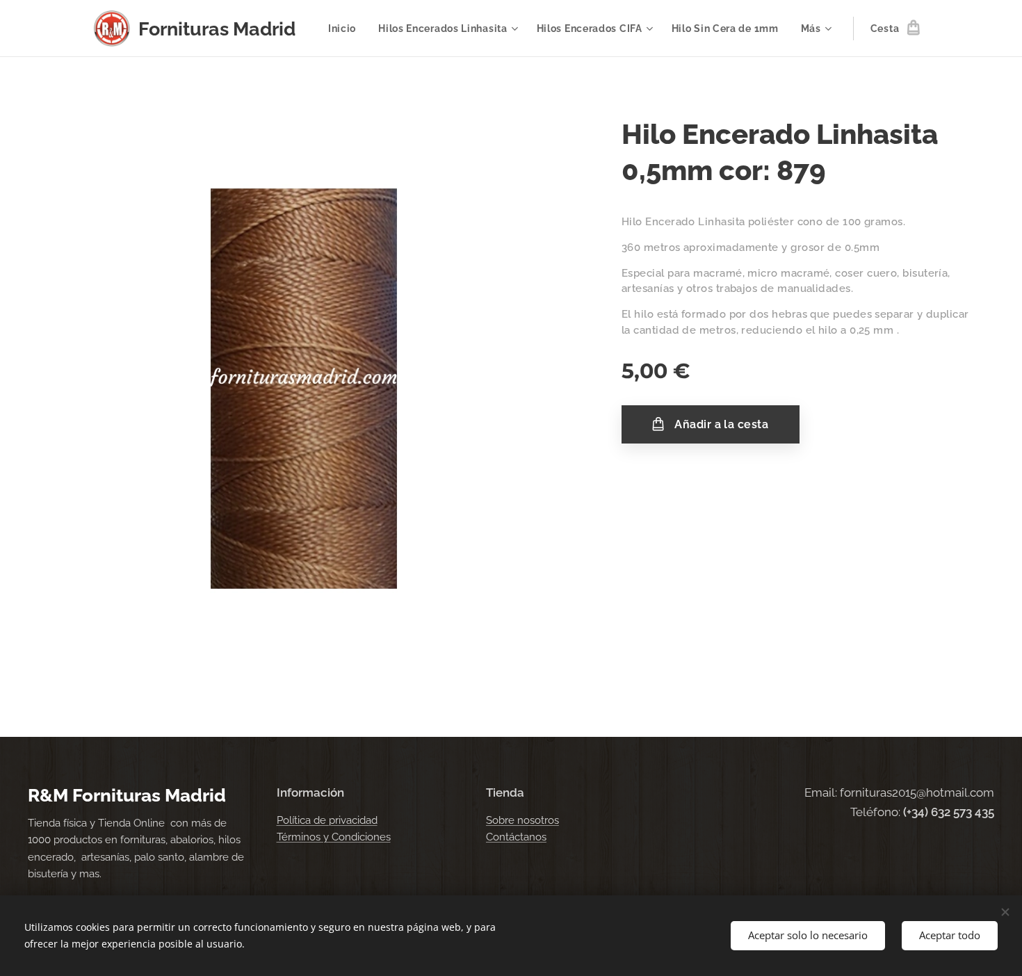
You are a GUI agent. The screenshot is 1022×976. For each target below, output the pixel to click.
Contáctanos (516, 837)
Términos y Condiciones (334, 837)
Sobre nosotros (522, 820)
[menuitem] (346, 28)
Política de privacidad (327, 820)
